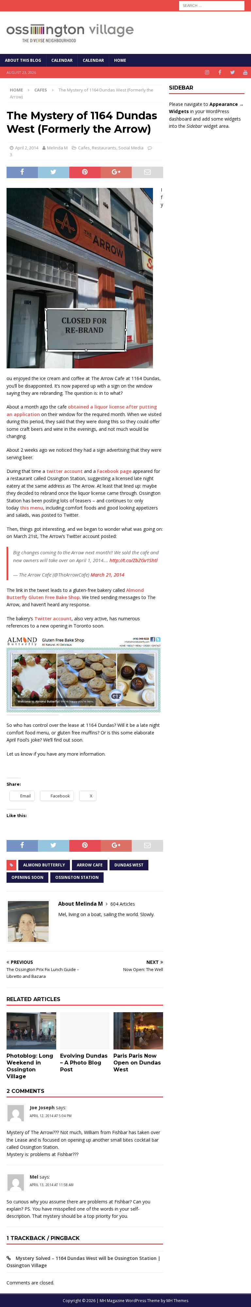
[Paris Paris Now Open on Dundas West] (138, 1030)
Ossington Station (77, 877)
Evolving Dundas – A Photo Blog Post (84, 1063)
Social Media (130, 148)
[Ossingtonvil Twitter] (232, 72)
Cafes (84, 148)
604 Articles (122, 904)
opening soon (27, 877)
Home (120, 60)
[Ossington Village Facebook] (220, 72)
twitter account (64, 471)
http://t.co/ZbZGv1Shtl (133, 560)
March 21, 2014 (107, 574)
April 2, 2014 (26, 148)
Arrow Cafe (90, 865)
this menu (31, 508)
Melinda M (57, 148)
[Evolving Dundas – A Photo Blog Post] (85, 1030)
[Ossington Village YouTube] (245, 72)
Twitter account (53, 618)
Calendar (62, 60)
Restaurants (104, 148)
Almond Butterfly (44, 865)
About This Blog (23, 60)
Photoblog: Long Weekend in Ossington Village (30, 1066)
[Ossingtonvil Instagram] (207, 72)
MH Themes (177, 1300)
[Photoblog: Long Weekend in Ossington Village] (31, 1030)
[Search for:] (211, 5)
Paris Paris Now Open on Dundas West (137, 1063)
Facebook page (114, 471)
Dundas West (128, 865)
